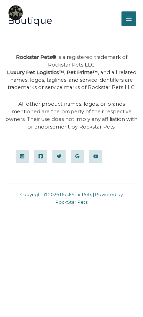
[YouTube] (95, 156)
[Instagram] (22, 156)
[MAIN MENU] (128, 18)
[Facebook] (40, 156)
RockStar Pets (41, 26)
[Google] (77, 156)
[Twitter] (59, 156)
